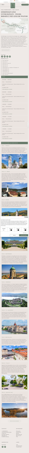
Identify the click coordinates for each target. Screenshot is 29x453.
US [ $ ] (11, 0)
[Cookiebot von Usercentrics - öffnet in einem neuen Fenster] (25, 217)
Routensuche (18, 432)
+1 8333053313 (5, 431)
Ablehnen (14, 235)
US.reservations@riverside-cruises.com (7, 433)
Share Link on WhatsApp (7, 56)
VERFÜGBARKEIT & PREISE (7, 89)
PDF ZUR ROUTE (5, 50)
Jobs (17, 444)
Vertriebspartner (19, 445)
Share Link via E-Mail (10, 56)
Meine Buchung (19, 434)
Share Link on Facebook (2, 56)
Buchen (17, 433)
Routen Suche (25, 4)
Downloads (4, 444)
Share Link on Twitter (5, 56)
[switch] (11, 230)
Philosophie (18, 431)
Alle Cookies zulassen (24, 235)
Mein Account (18, 435)
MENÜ (3, 4)
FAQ (17, 436)
